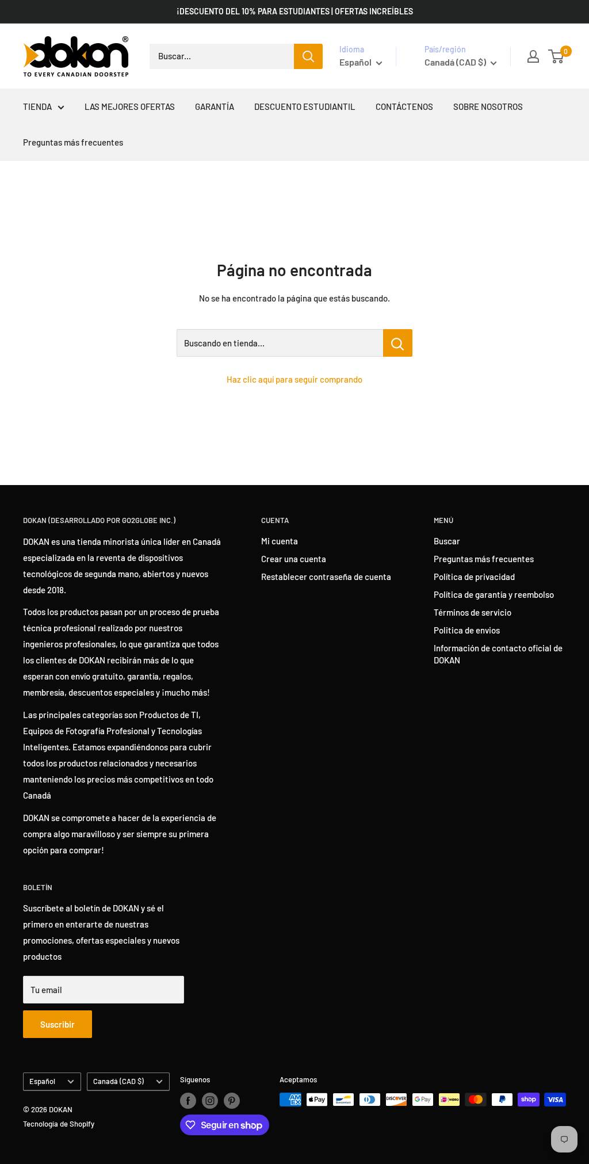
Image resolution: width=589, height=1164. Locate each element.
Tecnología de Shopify (58, 1123)
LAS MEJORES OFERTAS (130, 106)
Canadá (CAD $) (118, 1081)
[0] (556, 56)
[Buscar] (308, 56)
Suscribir (57, 1024)
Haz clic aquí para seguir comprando (294, 379)
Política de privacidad (474, 576)
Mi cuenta (279, 541)
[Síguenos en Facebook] (188, 1101)
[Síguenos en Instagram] (210, 1101)
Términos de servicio (472, 612)
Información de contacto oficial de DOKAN (498, 654)
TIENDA (37, 106)
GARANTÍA (214, 106)
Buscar (447, 541)
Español (42, 1081)
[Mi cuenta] (533, 56)
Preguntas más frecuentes (73, 142)
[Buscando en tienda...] (397, 343)
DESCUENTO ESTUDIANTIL (304, 106)
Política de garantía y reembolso (494, 594)
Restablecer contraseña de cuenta (326, 576)
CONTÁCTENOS (404, 106)
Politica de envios (467, 630)
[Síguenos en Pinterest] (232, 1101)
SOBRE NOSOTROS (488, 106)
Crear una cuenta (293, 559)
